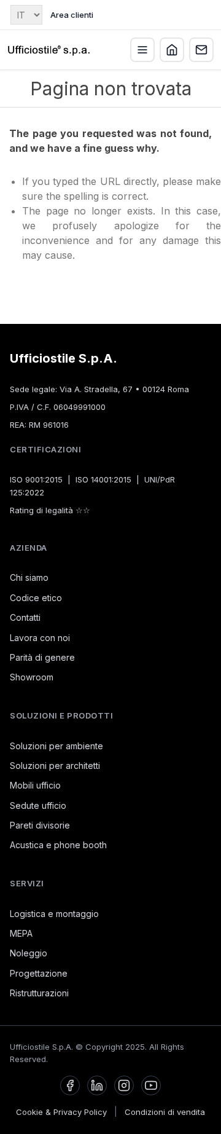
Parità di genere (42, 657)
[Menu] (142, 49)
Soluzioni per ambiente (56, 746)
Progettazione (39, 973)
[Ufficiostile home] (49, 50)
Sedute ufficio (38, 805)
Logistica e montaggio (54, 913)
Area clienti (71, 15)
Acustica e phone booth (58, 845)
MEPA (21, 933)
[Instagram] (124, 1085)
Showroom (31, 677)
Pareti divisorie (40, 825)
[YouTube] (151, 1085)
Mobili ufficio (35, 785)
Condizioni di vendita (165, 1112)
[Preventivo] (201, 49)
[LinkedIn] (97, 1085)
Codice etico (36, 598)
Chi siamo (29, 577)
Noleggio (28, 953)
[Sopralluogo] (172, 49)
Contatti (25, 617)
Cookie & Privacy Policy (61, 1112)
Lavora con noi (40, 637)
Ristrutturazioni (39, 993)
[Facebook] (70, 1085)
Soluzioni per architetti (55, 765)
